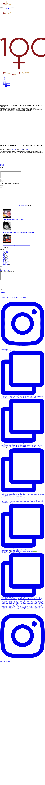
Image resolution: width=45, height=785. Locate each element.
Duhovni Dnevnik (6, 252)
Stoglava (21, 149)
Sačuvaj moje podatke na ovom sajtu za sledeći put (10, 183)
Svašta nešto (5, 262)
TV (3, 263)
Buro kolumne (5, 251)
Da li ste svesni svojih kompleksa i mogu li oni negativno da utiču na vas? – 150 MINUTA (16, 245)
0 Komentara (26, 149)
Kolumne (15, 149)
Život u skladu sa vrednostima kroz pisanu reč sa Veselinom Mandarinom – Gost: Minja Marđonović (18, 232)
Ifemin (4, 255)
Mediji (4, 257)
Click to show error (4, 270)
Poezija (4, 259)
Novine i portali (5, 258)
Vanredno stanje (5, 264)
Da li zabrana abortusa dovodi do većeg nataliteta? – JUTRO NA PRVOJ (14, 219)
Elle (12, 149)
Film (3, 254)
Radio (4, 260)
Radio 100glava (5, 261)
